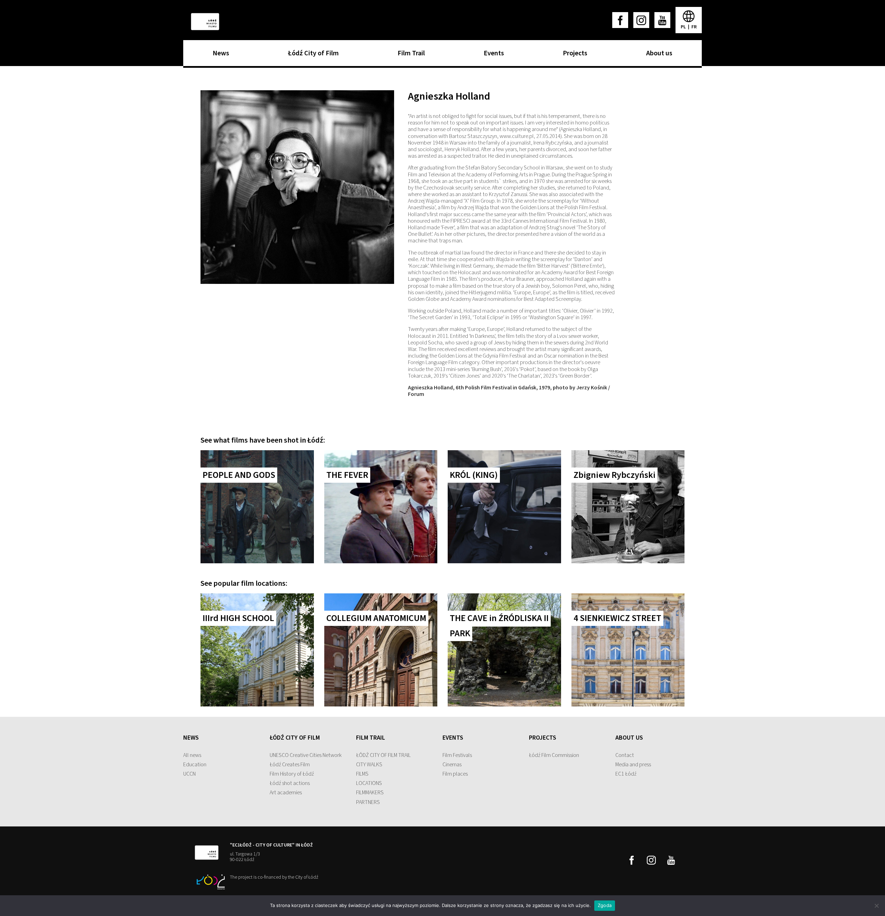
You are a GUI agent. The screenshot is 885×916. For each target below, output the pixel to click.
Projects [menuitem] (573, 55)
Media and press (633, 764)
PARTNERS (368, 802)
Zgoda (605, 905)
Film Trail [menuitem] (409, 55)
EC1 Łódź (625, 774)
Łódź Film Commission (554, 755)
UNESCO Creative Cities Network (306, 755)
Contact (624, 755)
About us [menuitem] (657, 55)
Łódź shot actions (290, 783)
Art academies (286, 792)
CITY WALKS (369, 764)
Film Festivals (457, 755)
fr (694, 27)
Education (194, 764)
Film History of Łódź (292, 774)
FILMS (362, 774)
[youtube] (662, 20)
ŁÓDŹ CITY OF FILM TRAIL (383, 755)
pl (684, 27)
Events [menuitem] (492, 55)
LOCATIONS (369, 783)
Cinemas (452, 764)
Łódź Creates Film (290, 764)
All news (192, 755)
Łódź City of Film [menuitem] (312, 55)
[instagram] (641, 20)
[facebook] (620, 20)
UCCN (189, 774)
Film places (455, 774)
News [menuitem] (219, 55)
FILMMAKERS (370, 792)
